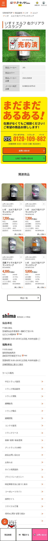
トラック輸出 (10, 410)
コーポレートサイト (13, 491)
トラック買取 (10, 396)
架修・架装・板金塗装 (13, 440)
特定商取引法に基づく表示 (16, 484)
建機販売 (9, 403)
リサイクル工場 (11, 506)
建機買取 (9, 418)
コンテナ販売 (10, 425)
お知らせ (9, 462)
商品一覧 (24, 298)
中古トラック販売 (12, 381)
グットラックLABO (13, 447)
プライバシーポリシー (14, 476)
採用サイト (9, 498)
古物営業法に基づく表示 (12, 364)
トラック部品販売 (12, 388)
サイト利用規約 (11, 469)
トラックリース (11, 432)
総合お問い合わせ (12, 454)
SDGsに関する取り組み (15, 513)
